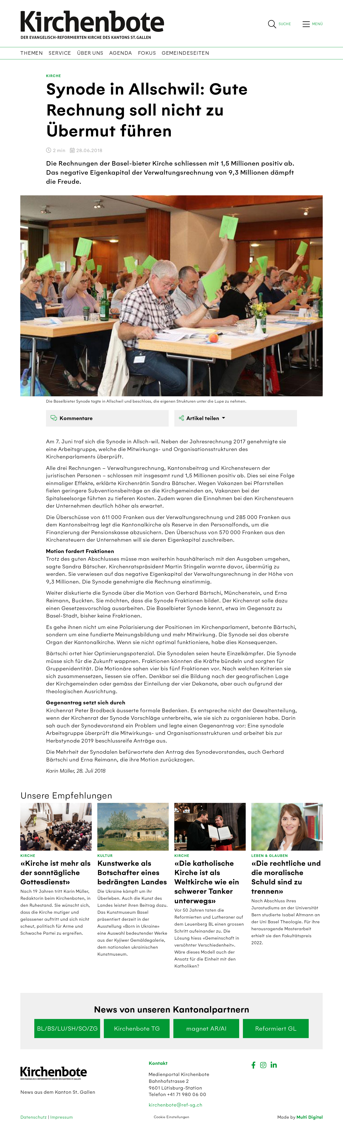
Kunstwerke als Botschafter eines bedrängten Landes (132, 873)
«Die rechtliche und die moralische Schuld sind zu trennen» (286, 877)
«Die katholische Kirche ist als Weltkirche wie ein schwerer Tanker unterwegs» (206, 882)
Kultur (105, 856)
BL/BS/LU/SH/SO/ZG (67, 1028)
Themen (31, 53)
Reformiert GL (276, 1028)
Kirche (53, 76)
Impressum (61, 1117)
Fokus (147, 53)
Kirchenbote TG (137, 1028)
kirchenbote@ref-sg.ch (175, 1105)
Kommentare (76, 418)
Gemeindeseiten (185, 53)
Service (60, 53)
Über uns (90, 53)
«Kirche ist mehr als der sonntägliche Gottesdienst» (55, 873)
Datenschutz (34, 1117)
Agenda (120, 53)
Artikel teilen (203, 418)
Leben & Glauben (269, 856)
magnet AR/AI (206, 1028)
